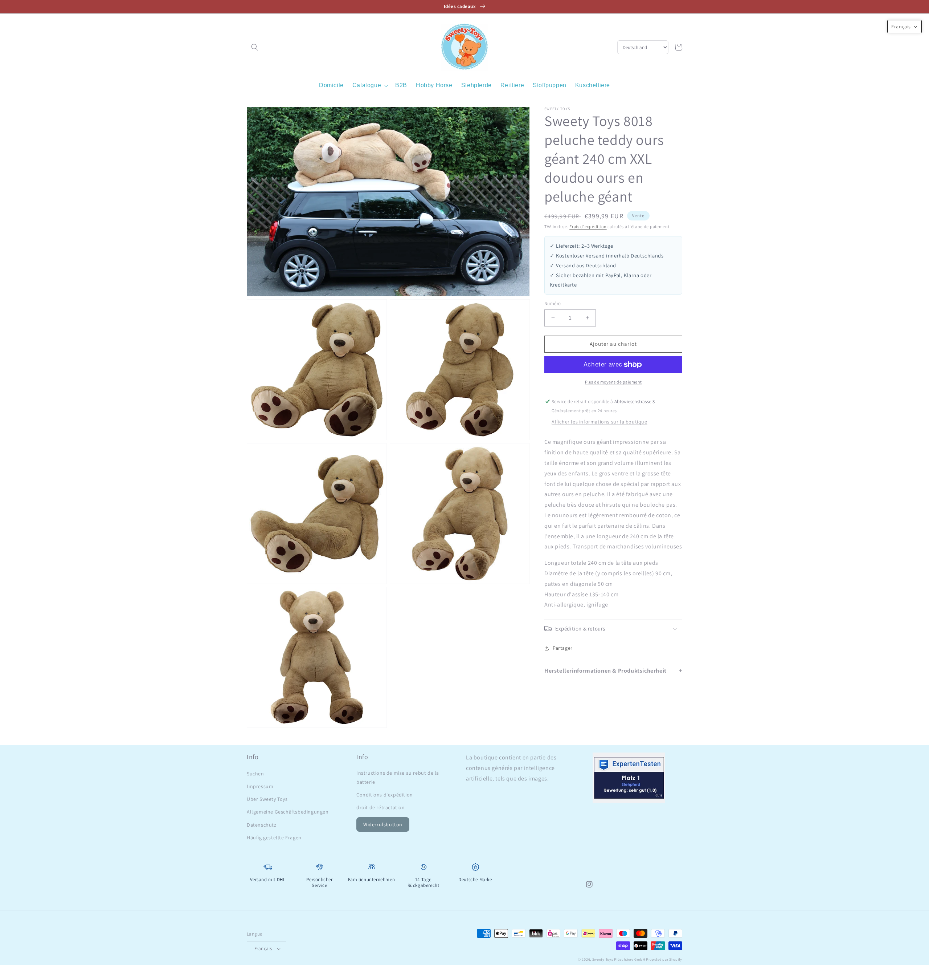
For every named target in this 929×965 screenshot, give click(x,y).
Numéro (552, 303)
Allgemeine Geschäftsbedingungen (288, 811)
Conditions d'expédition (384, 794)
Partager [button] (563, 648)
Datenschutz (262, 825)
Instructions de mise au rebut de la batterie (397, 777)
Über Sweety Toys (267, 799)
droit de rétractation (380, 807)
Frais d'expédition (588, 226)
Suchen (255, 773)
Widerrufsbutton (382, 824)
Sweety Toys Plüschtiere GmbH (618, 959)
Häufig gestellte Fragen (274, 837)
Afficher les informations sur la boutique (599, 421)
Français (263, 948)
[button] (255, 47)
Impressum (260, 786)
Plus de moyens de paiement (613, 382)
